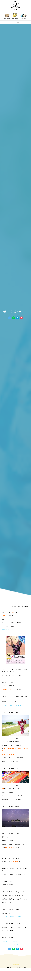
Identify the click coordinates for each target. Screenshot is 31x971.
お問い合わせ (12, 22)
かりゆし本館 (5, 941)
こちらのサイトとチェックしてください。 (13, 916)
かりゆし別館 (15, 941)
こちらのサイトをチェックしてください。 (13, 705)
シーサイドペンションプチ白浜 (10, 945)
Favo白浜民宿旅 (13, 606)
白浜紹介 (18, 606)
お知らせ (18, 22)
